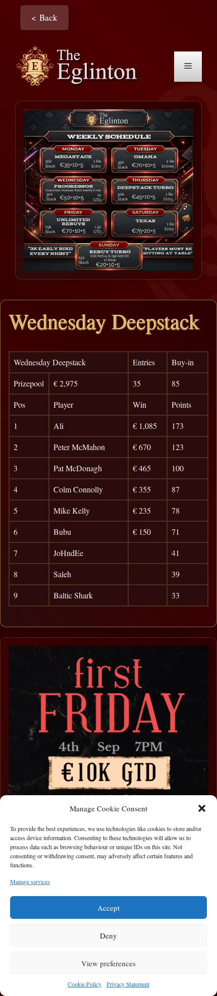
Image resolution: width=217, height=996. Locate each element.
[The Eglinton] (79, 65)
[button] (202, 808)
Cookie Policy (84, 984)
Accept (108, 908)
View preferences (108, 963)
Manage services (30, 881)
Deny (108, 935)
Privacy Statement (127, 984)
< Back (44, 17)
